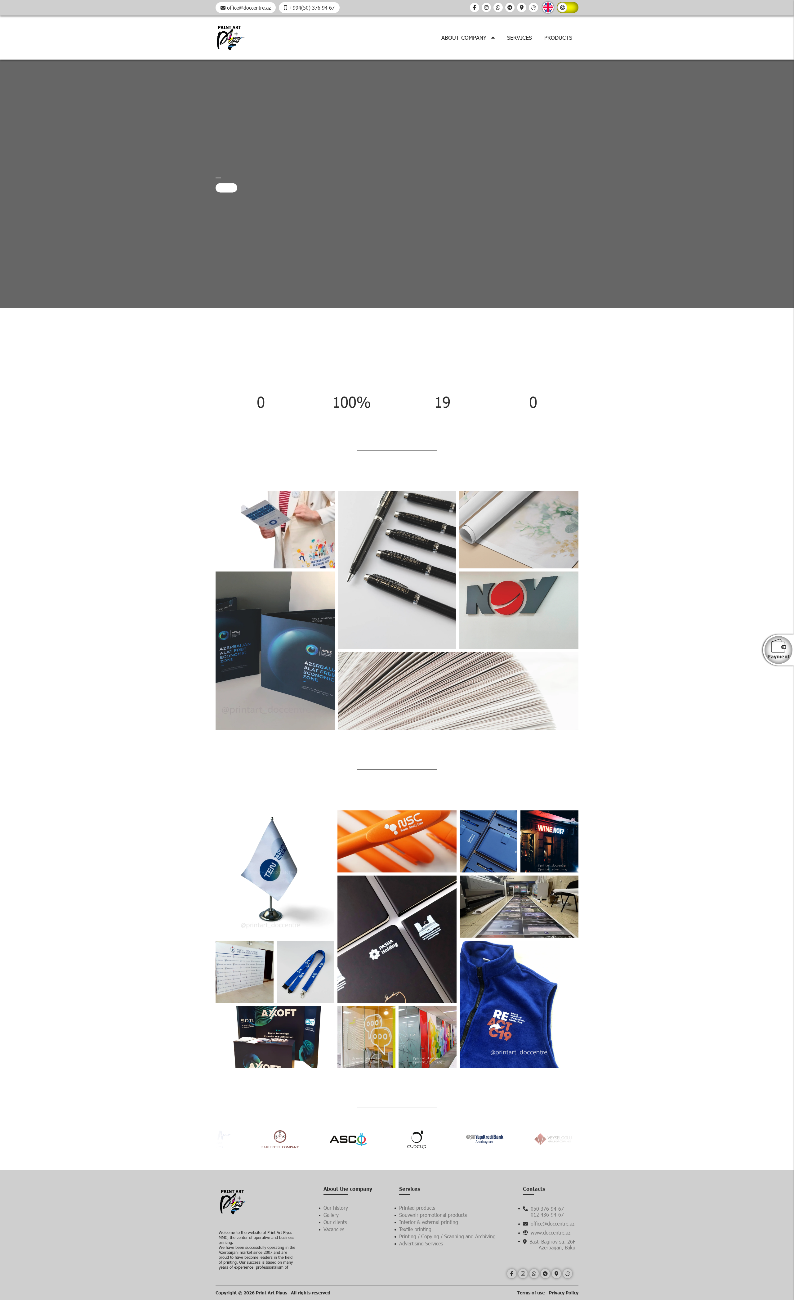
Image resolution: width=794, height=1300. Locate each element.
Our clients (335, 1222)
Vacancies (333, 1229)
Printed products (417, 1208)
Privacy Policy (563, 1292)
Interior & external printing (428, 1222)
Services (519, 37)
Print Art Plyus (271, 1292)
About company (464, 37)
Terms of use (531, 1292)
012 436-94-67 (547, 1214)
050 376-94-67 (546, 1209)
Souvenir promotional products (433, 1215)
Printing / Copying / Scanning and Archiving (447, 1236)
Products (558, 37)
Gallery (331, 1215)
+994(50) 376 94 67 (311, 8)
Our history (335, 1208)
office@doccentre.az (248, 8)
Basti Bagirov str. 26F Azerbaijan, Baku (551, 1244)
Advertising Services (421, 1243)
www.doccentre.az (549, 1232)
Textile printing (415, 1229)
